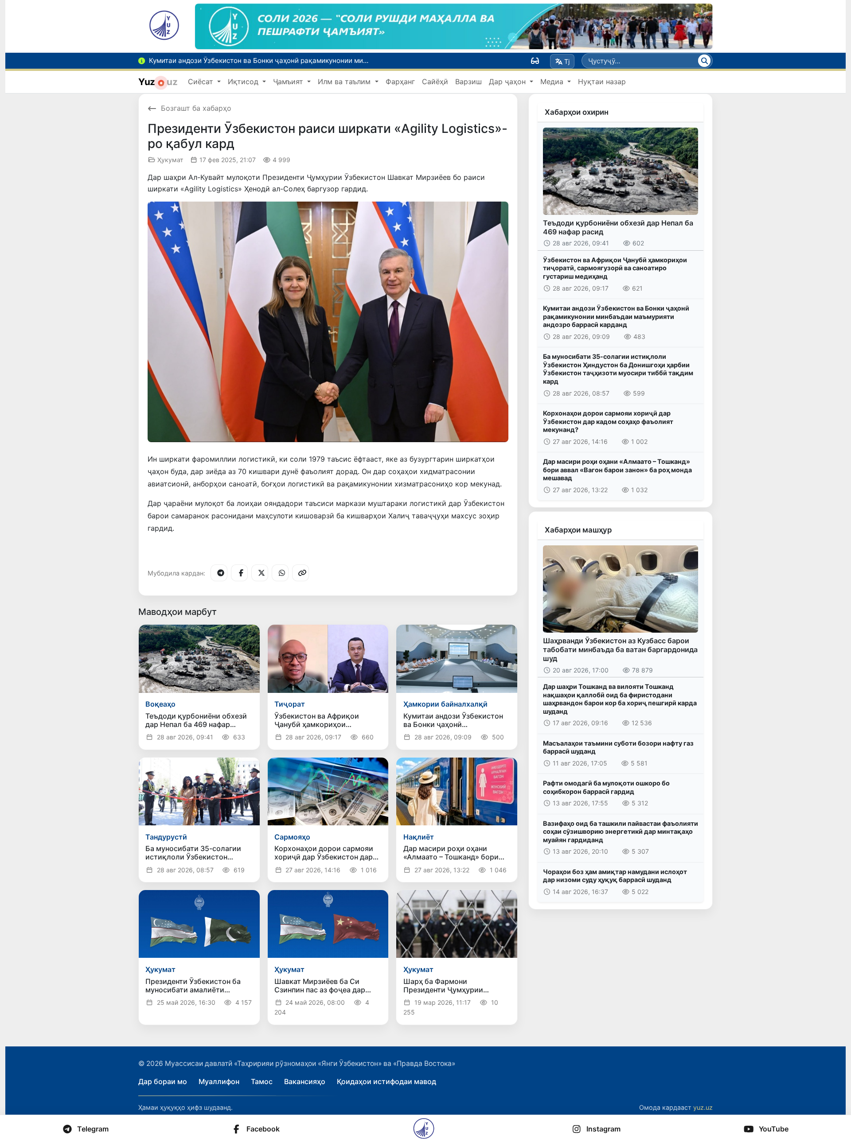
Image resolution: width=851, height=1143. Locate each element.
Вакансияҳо (304, 1081)
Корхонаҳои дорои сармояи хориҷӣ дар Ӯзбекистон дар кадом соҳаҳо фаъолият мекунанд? (608, 421)
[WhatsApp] (280, 572)
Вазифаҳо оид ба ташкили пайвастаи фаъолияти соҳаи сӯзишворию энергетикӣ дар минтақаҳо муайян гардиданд (620, 832)
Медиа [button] (553, 81)
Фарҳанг (400, 81)
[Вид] (535, 61)
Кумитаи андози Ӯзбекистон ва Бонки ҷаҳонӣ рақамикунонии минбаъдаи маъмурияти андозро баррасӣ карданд (616, 316)
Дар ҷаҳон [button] (508, 81)
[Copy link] (300, 572)
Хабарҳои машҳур (578, 529)
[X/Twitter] (259, 572)
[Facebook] (239, 572)
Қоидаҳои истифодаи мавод (386, 1081)
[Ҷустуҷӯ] (704, 60)
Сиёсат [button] (201, 81)
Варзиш (468, 81)
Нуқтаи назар (602, 81)
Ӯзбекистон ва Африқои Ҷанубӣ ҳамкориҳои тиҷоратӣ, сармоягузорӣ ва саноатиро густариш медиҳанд (615, 268)
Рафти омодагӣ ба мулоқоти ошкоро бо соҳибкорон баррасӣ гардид (606, 787)
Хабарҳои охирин (577, 112)
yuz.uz (703, 1107)
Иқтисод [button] (244, 81)
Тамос (262, 1081)
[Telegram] (219, 572)
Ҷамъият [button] (289, 81)
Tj (567, 61)
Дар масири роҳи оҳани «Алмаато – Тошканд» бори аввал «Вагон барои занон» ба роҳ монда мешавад (617, 470)
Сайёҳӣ (435, 81)
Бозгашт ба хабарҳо (196, 108)
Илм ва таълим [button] (345, 81)
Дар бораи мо (162, 1081)
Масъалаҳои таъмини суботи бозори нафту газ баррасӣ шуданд (618, 747)
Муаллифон (219, 1081)
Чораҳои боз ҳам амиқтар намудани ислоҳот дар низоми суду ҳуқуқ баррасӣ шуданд (615, 876)
